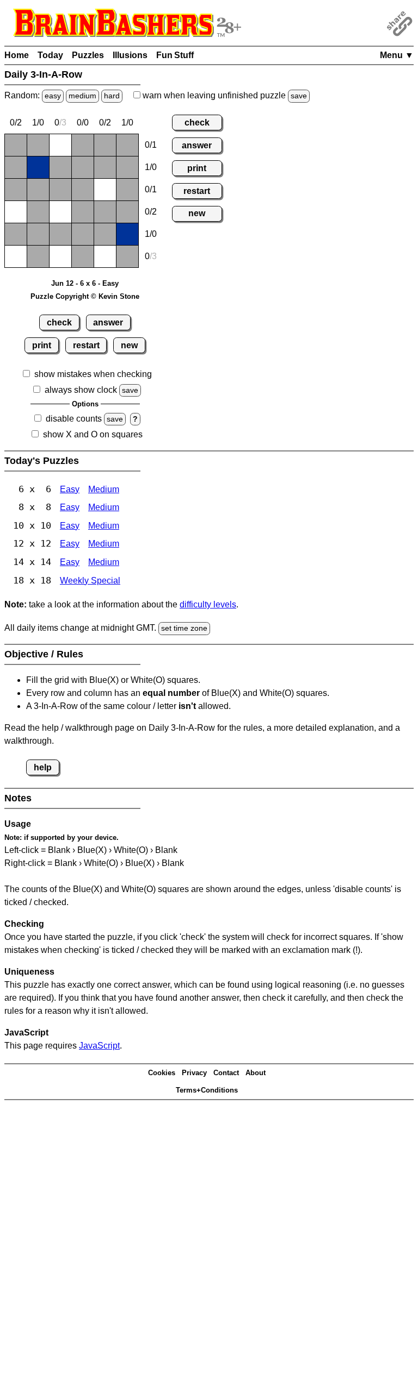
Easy (69, 489)
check (59, 322)
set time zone (184, 628)
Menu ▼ (397, 55)
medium (82, 95)
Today (50, 55)
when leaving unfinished (223, 95)
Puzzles (88, 55)
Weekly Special (90, 580)
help (43, 767)
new (129, 345)
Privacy (194, 1073)
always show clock (81, 389)
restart (86, 345)
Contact (226, 1073)
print (41, 345)
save (299, 95)
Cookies (161, 1073)
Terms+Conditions (207, 1090)
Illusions (130, 55)
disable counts (74, 418)
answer (108, 322)
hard (112, 95)
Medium (103, 489)
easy (53, 95)
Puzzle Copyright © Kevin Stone (84, 296)
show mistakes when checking (93, 374)
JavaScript (99, 1045)
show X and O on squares (93, 434)
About (255, 1073)
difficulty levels (208, 604)
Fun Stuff (175, 55)
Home (16, 55)
